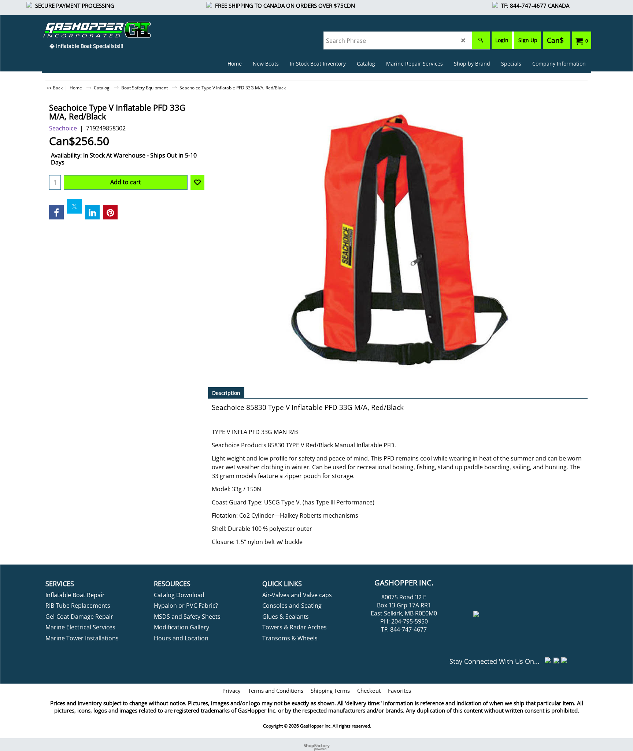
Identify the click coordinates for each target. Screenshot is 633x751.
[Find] (481, 40)
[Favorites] (197, 182)
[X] (74, 206)
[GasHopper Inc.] (86, 30)
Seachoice (63, 128)
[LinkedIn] (92, 212)
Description (226, 392)
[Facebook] (56, 212)
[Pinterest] (110, 212)
